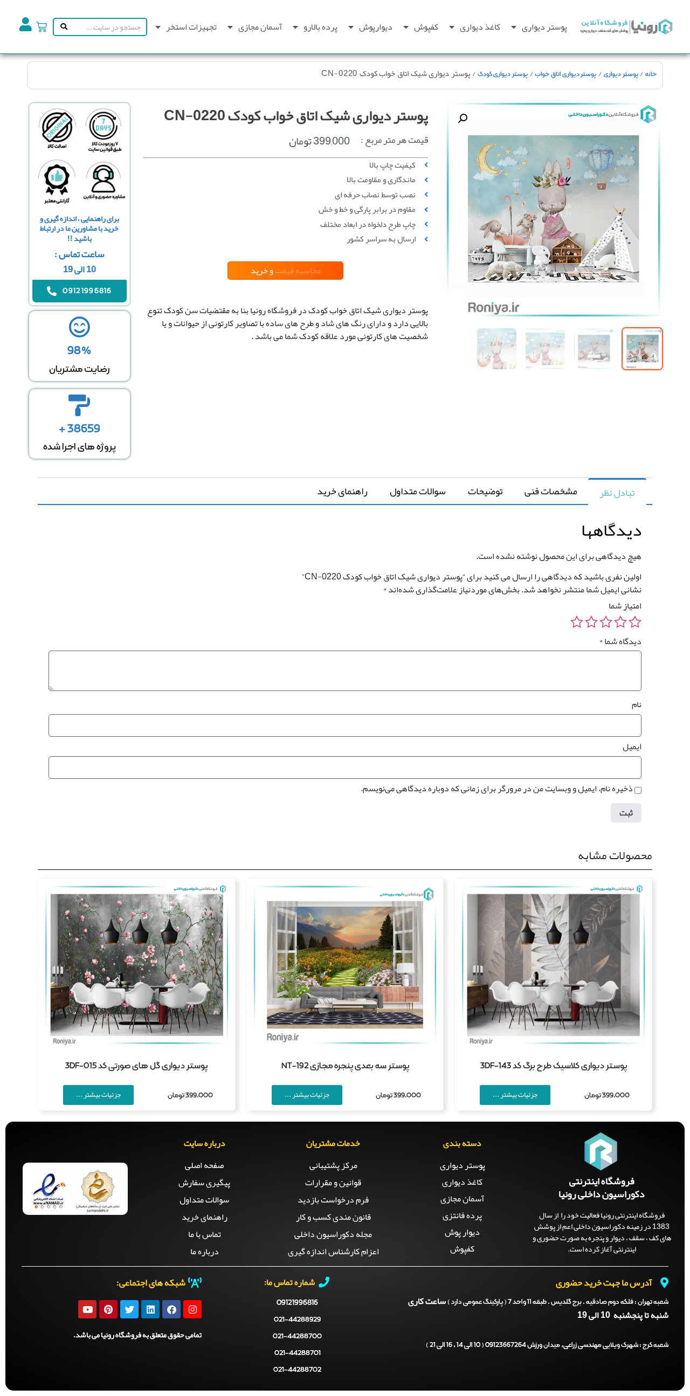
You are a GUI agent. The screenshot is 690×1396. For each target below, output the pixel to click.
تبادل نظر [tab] (616, 492)
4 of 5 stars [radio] (591, 622)
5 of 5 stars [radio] (576, 622)
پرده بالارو (320, 27)
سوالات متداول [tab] (418, 491)
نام (636, 704)
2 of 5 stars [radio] (620, 622)
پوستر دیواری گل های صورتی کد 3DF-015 (136, 1066)
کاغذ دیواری (480, 27)
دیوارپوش (375, 27)
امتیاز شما (625, 606)
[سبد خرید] (41, 27)
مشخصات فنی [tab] (551, 491)
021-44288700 (297, 1336)
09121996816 (297, 1302)
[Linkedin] (150, 1309)
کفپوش (426, 27)
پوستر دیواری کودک (503, 74)
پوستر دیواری (544, 27)
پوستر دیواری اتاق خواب (565, 74)
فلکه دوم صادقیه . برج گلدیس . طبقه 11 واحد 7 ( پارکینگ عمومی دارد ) (557, 1302)
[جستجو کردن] (62, 27)
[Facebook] (171, 1309)
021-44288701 (297, 1353)
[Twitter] (129, 1309)
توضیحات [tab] (485, 491)
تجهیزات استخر (191, 27)
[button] (462, 118)
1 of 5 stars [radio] (635, 622)
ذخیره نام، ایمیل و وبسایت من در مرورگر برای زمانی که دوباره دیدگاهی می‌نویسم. (497, 788)
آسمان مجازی (260, 27)
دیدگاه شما (620, 641)
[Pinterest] (108, 1309)
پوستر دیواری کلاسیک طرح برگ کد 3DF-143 (553, 1066)
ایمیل (632, 746)
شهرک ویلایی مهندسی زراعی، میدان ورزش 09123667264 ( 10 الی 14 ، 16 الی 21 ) (547, 1345)
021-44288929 (297, 1320)
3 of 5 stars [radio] (605, 622)
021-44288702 (297, 1370)
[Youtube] (87, 1309)
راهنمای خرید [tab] (342, 491)
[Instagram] (192, 1309)
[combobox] (108, 27)
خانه (651, 74)
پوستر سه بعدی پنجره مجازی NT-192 (345, 1066)
